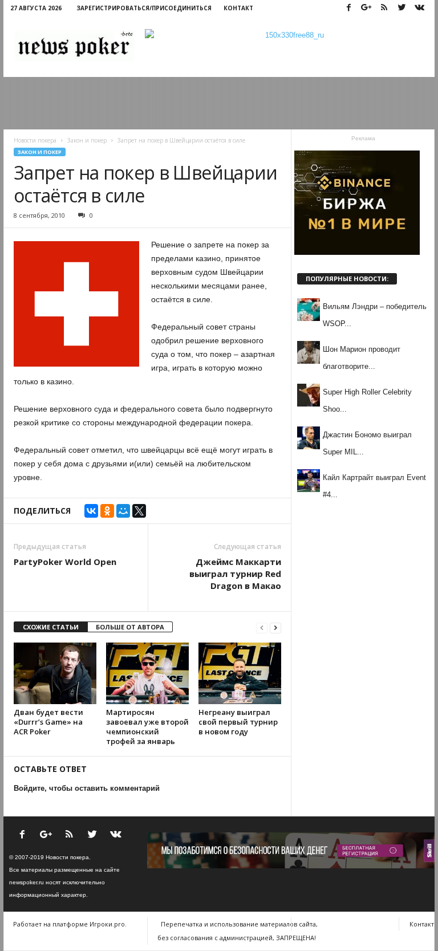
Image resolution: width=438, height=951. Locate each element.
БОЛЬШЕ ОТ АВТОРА (130, 627)
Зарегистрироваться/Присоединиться (144, 8)
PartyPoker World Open (65, 561)
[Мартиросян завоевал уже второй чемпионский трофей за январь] (147, 673)
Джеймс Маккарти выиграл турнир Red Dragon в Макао (235, 573)
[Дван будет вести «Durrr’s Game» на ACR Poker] (55, 673)
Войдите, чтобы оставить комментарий (87, 788)
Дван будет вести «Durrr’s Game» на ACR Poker (48, 722)
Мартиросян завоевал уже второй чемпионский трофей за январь (147, 726)
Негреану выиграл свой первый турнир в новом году (238, 722)
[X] (139, 511)
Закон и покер (40, 152)
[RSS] (384, 8)
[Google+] (366, 8)
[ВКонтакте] (91, 511)
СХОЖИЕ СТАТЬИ (51, 627)
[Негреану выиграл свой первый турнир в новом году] (239, 673)
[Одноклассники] (107, 511)
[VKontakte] (419, 8)
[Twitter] (401, 8)
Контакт (238, 8)
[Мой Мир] (123, 511)
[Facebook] (348, 8)
